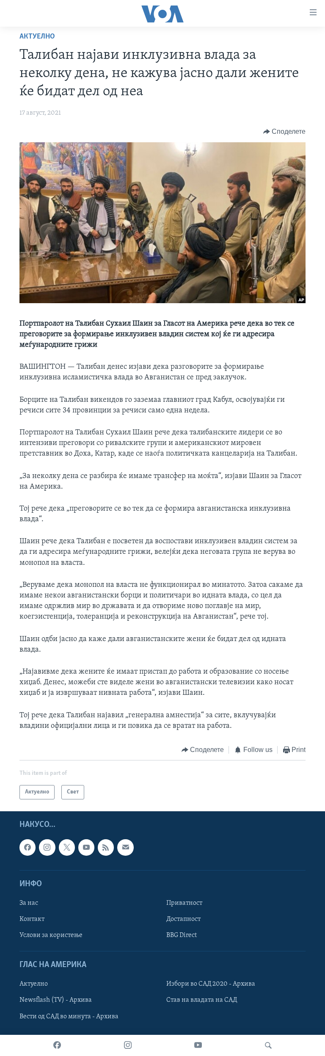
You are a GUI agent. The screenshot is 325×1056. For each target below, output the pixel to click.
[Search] (268, 1045)
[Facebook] (57, 1045)
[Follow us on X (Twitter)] (67, 848)
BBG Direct (181, 935)
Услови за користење (51, 935)
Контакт (31, 919)
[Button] (284, 131)
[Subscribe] (125, 848)
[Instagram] (128, 1045)
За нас (28, 903)
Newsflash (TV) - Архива (55, 1000)
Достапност (183, 919)
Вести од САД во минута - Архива (68, 1016)
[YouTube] (198, 1045)
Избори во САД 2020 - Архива (210, 984)
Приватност (184, 903)
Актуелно (37, 37)
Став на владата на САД (201, 1000)
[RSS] (106, 848)
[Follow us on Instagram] (47, 848)
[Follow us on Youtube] (86, 848)
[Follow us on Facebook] (27, 848)
